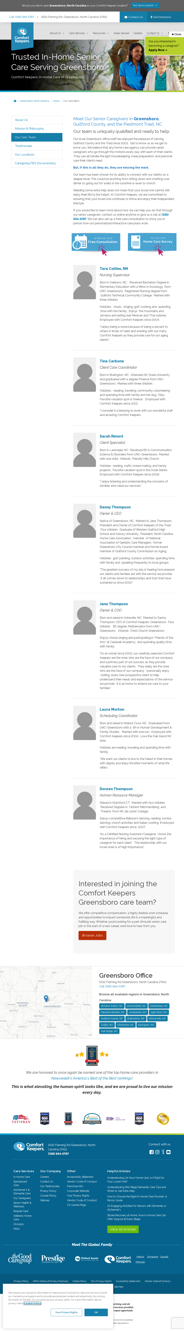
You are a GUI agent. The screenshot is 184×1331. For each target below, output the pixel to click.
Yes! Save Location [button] (144, 5)
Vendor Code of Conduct (82, 1181)
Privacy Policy (48, 1190)
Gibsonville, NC (157, 1018)
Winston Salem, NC (112, 1006)
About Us (55, 33)
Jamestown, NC (138, 1012)
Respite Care (20, 1211)
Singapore (152, 1256)
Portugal (140, 1262)
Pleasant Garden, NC (113, 1012)
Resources (99, 33)
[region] (58, 1306)
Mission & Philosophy (29, 128)
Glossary (18, 1224)
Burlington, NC (146, 1024)
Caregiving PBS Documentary (35, 163)
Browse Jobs (92, 935)
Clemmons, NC (125, 1024)
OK (96, 1312)
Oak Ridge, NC (109, 1031)
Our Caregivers (22, 1198)
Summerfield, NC (136, 1006)
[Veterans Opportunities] (21, 1124)
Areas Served (121, 33)
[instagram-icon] (157, 1152)
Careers (137, 33)
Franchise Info (75, 1186)
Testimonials (23, 146)
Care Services (77, 33)
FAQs (16, 1228)
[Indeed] (163, 1152)
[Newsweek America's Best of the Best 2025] (68, 1124)
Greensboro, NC (136, 1018)
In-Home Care (21, 1176)
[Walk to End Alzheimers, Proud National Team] (116, 1120)
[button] (57, 33)
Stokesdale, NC (159, 1006)
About (56, 101)
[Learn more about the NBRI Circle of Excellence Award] (163, 1124)
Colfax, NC (107, 1024)
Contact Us (153, 33)
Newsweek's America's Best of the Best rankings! (92, 1078)
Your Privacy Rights (78, 1195)
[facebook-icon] (152, 1152)
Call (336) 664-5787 (21, 17)
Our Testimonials (50, 1186)
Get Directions (161, 17)
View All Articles (123, 1229)
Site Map (118, 1286)
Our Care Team (71, 101)
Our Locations (24, 154)
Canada (164, 1256)
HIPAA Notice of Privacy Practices (50, 1281)
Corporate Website (78, 1190)
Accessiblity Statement (80, 1176)
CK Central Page (76, 1205)
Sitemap (45, 1200)
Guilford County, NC (112, 1018)
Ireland (140, 1256)
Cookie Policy (48, 1195)
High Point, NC (159, 1012)
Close (177, 34)
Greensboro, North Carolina (34, 101)
